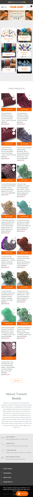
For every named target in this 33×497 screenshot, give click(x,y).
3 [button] (18, 18)
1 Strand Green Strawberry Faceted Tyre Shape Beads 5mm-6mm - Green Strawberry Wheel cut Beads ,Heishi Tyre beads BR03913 (24, 189)
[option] (16, 15)
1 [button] (14, 18)
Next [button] (29, 15)
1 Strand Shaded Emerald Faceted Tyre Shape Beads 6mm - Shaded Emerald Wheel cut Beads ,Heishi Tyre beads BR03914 (8, 296)
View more (16, 380)
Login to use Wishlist (13, 95)
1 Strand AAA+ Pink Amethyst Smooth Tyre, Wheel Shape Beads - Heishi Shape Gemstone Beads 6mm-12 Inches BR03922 (8, 367)
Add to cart (8, 109)
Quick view (13, 98)
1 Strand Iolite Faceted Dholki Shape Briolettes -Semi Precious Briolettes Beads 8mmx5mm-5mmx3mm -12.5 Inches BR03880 (24, 153)
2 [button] (16, 18)
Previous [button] (4, 15)
